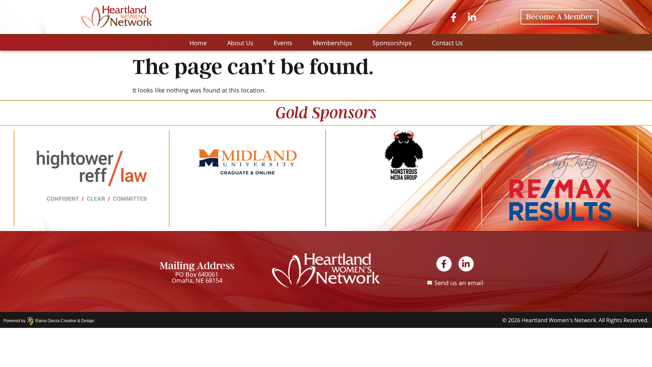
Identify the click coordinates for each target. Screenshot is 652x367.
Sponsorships (392, 43)
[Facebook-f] (453, 17)
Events (283, 43)
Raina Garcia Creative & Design (62, 320)
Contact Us (447, 43)
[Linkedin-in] (472, 17)
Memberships (332, 43)
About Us (240, 43)
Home (198, 43)
